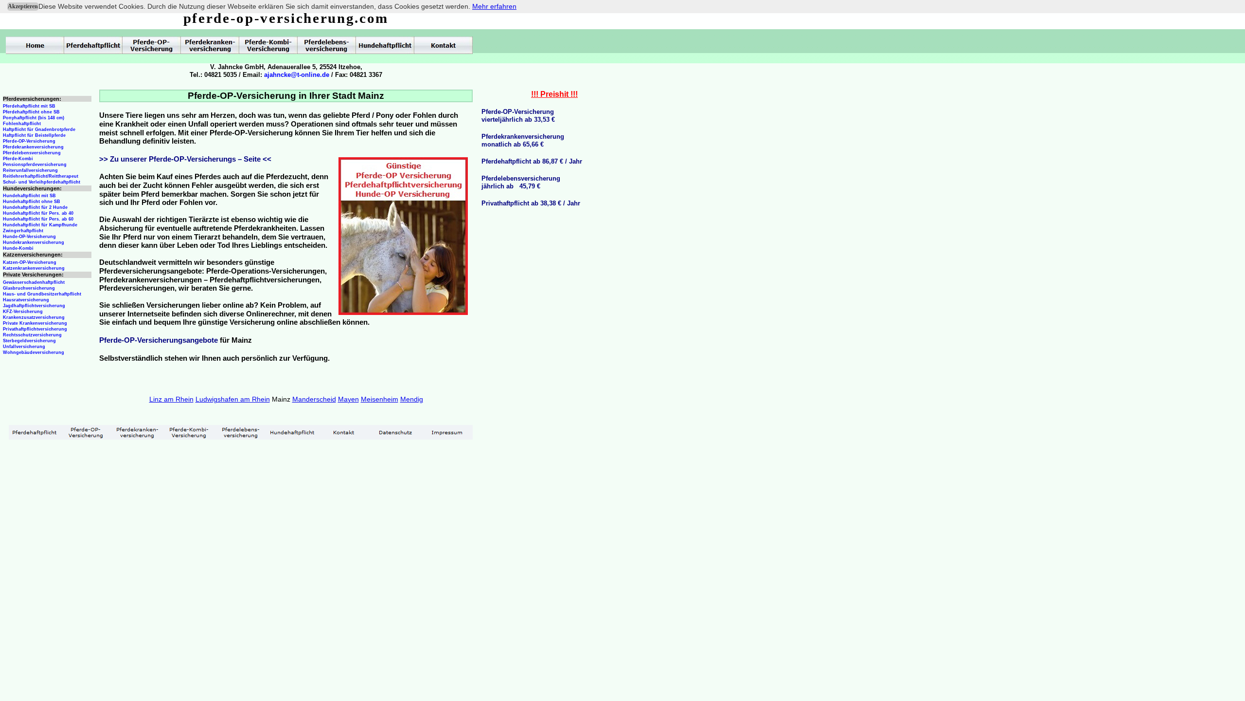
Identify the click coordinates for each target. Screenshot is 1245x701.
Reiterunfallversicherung (30, 170)
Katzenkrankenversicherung (34, 268)
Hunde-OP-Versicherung (29, 236)
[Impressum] (447, 432)
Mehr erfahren (494, 6)
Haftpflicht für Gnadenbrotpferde (39, 129)
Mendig (411, 399)
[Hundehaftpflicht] (292, 432)
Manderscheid (314, 399)
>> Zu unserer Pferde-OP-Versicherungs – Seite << (185, 159)
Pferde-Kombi (18, 158)
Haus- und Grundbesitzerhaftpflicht (42, 294)
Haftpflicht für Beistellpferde (34, 135)
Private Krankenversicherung (35, 323)
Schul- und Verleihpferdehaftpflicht (41, 182)
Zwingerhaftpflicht (23, 230)
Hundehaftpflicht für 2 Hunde (35, 207)
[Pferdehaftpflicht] (34, 432)
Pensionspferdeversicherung (35, 164)
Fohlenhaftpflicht (22, 123)
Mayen (348, 399)
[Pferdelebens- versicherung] (241, 432)
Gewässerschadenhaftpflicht (34, 282)
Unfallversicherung (24, 346)
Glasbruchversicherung (29, 288)
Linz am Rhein (171, 399)
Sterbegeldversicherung (29, 340)
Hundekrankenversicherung (33, 242)
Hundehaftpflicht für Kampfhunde (40, 224)
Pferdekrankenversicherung (33, 147)
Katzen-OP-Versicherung (29, 262)
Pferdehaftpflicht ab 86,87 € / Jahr (531, 161)
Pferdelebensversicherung (32, 152)
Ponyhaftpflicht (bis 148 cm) (33, 117)
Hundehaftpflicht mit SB (29, 195)
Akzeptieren (23, 6)
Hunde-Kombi (18, 248)
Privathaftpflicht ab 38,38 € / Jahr (530, 203)
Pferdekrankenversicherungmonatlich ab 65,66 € (522, 140)
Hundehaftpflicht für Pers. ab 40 (38, 213)
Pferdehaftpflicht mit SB (29, 106)
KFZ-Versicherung (23, 311)
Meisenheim (379, 399)
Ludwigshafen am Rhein (233, 399)
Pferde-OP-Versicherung (29, 141)
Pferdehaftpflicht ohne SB (31, 112)
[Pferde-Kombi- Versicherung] (189, 432)
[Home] (35, 45)
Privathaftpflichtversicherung (35, 329)
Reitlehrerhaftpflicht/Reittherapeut (40, 176)
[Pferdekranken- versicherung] (137, 432)
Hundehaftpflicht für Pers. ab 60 (38, 219)
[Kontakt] (344, 432)
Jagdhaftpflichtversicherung (34, 305)
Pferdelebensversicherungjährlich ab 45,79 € (520, 182)
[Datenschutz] (395, 432)
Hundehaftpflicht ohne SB (31, 201)
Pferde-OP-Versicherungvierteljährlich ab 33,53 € (518, 115)
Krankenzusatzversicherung (34, 317)
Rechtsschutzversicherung (32, 334)
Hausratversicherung (26, 299)
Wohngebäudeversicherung (33, 352)
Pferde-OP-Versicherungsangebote (158, 340)
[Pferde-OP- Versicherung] (86, 432)
